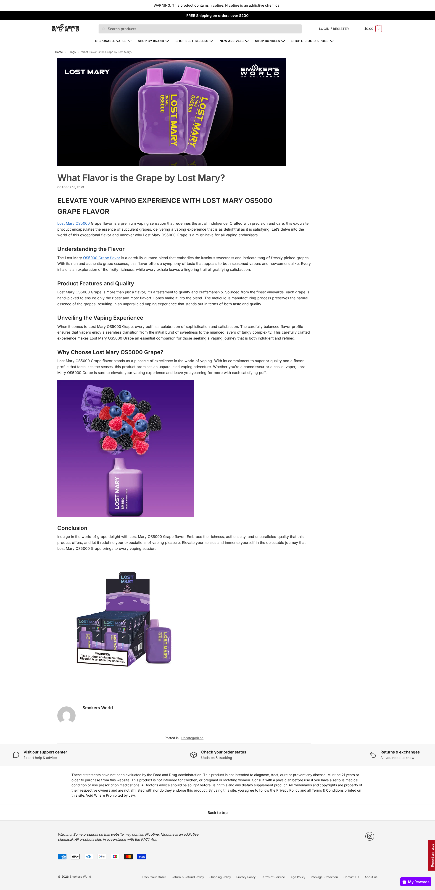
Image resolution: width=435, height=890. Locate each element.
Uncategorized (192, 738)
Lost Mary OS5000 (73, 223)
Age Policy (297, 877)
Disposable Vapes (110, 41)
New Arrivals (231, 41)
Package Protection (324, 877)
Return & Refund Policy (187, 877)
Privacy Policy (246, 877)
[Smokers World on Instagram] (369, 836)
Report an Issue (432, 855)
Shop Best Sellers (192, 41)
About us (371, 877)
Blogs (72, 52)
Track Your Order (154, 877)
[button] (373, 28)
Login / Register (334, 29)
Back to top (218, 812)
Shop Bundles (267, 41)
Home (59, 52)
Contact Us (351, 877)
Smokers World (97, 707)
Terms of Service (273, 877)
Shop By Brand (151, 41)
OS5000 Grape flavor (101, 257)
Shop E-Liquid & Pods (310, 41)
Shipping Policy (220, 877)
